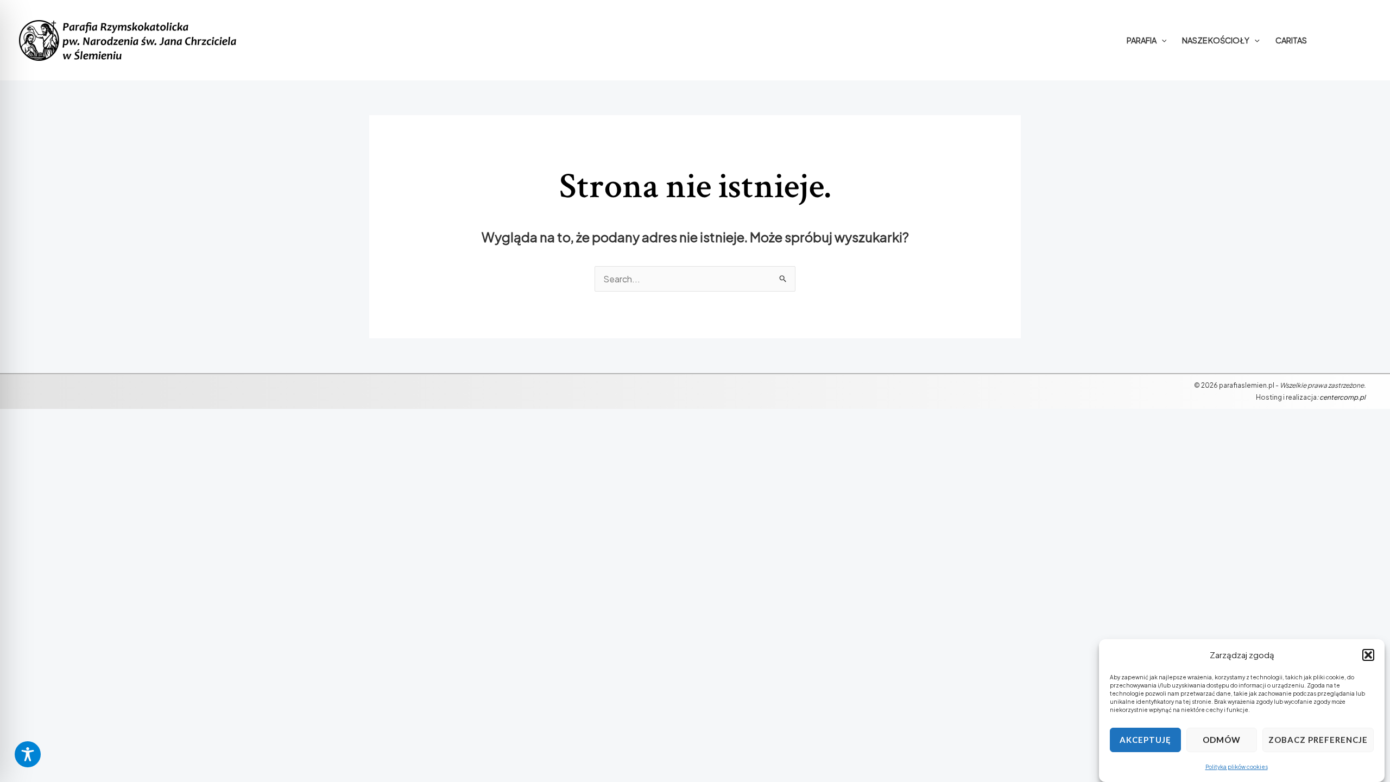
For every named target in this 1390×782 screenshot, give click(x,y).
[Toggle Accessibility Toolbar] (28, 754)
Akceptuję (1145, 740)
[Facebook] (1348, 40)
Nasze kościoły (1215, 40)
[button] (1368, 654)
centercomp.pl (1342, 397)
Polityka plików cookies (1236, 767)
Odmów (1222, 740)
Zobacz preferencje (1318, 740)
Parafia (1142, 40)
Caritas (1291, 40)
